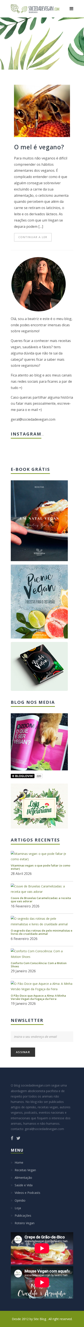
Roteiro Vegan (24, 1223)
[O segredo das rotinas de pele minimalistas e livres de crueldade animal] (42, 921)
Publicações (23, 1215)
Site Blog (40, 1319)
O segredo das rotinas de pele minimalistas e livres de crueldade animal (41, 932)
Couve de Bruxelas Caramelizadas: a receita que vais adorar (41, 899)
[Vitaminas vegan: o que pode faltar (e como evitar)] (42, 856)
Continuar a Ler (32, 237)
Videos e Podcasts (27, 1193)
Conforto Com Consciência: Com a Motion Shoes (39, 964)
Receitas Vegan (25, 1170)
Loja (18, 1208)
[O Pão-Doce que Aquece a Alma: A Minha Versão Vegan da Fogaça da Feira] (42, 986)
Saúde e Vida (24, 1185)
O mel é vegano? (39, 147)
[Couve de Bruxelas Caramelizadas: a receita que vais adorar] (42, 889)
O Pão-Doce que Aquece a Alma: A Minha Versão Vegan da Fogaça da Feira (38, 997)
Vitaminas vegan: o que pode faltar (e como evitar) (40, 867)
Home (19, 1162)
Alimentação (23, 1178)
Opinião (20, 1200)
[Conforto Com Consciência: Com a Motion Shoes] (42, 953)
